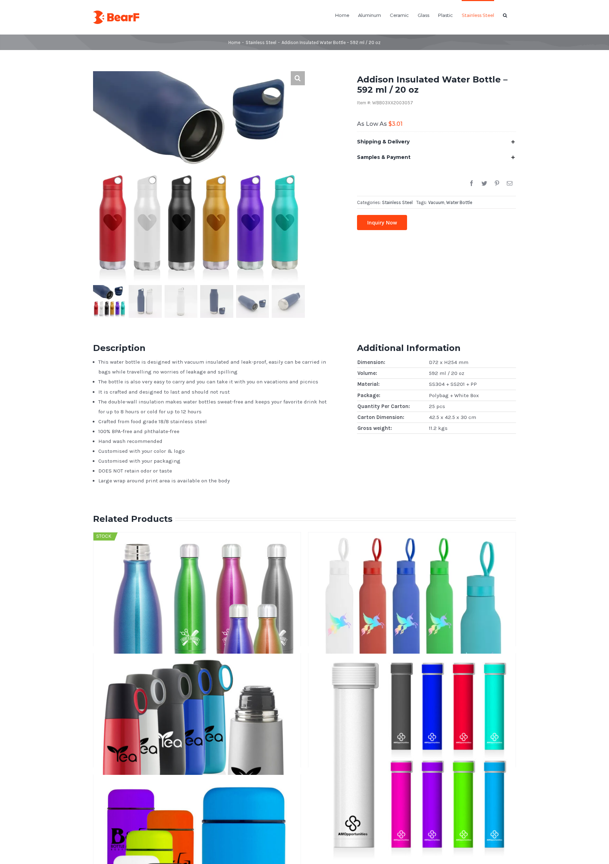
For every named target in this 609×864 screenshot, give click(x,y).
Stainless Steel (397, 202)
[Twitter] (484, 183)
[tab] (436, 141)
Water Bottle (459, 202)
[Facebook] (471, 183)
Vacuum (436, 202)
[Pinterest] (497, 183)
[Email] (509, 183)
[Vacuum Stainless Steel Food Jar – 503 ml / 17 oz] (197, 814)
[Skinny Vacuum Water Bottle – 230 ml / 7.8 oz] (412, 693)
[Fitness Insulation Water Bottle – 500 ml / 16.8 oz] (412, 571)
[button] (505, 15)
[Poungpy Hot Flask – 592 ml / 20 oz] (197, 693)
